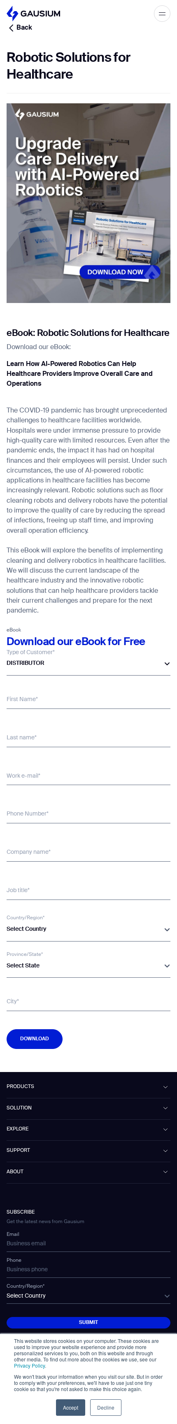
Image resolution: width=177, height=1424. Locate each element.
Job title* (18, 890)
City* (13, 1001)
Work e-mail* (23, 776)
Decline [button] (105, 1407)
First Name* (22, 699)
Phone (14, 1260)
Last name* (22, 738)
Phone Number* (28, 814)
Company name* (29, 852)
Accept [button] (70, 1407)
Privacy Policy (29, 1365)
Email (13, 1234)
